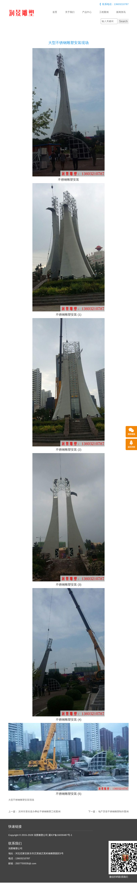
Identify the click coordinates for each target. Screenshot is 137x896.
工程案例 (104, 12)
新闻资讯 (121, 12)
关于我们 (70, 12)
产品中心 (87, 12)
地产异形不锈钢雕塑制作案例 (113, 811)
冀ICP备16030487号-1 (60, 835)
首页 (54, 12)
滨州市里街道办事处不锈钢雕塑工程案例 (39, 811)
